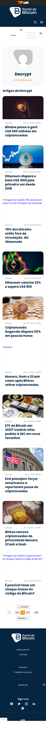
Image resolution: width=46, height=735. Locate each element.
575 (17, 612)
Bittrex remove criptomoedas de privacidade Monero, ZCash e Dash (21, 538)
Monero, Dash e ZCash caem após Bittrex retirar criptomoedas (22, 380)
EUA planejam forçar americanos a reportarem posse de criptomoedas (21, 485)
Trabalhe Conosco (23, 672)
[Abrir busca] (35, 23)
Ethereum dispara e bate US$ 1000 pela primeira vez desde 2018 (20, 182)
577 (28, 612)
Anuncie (23, 667)
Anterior (23, 606)
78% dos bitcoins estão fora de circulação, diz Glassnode (18, 235)
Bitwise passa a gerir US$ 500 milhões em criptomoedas (21, 131)
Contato (23, 654)
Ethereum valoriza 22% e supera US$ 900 (23, 284)
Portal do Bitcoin (23, 12)
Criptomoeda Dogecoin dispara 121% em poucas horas (23, 331)
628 (36, 612)
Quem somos (23, 649)
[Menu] (42, 23)
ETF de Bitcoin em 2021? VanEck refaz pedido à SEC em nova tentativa (22, 432)
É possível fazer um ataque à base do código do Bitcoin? (20, 589)
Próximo (23, 618)
